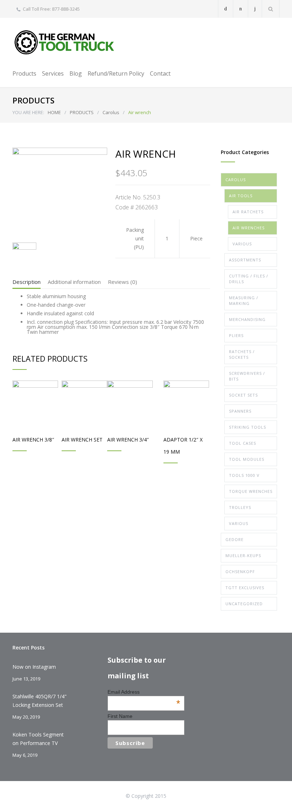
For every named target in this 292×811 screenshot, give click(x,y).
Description (26, 281)
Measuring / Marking (243, 300)
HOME (54, 112)
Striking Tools (247, 427)
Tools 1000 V (244, 475)
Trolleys (240, 507)
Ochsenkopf (240, 571)
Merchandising (247, 319)
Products (24, 73)
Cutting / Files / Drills (248, 278)
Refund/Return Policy (116, 73)
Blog (75, 73)
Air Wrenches (249, 227)
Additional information (74, 281)
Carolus (111, 112)
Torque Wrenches (250, 491)
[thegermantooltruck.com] (65, 42)
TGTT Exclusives (244, 587)
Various (242, 243)
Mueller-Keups (243, 555)
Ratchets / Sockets (242, 354)
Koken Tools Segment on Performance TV (38, 738)
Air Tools (240, 195)
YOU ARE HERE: (28, 112)
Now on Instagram (34, 666)
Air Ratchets (248, 211)
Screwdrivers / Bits (247, 376)
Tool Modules (246, 459)
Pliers (236, 335)
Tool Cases (242, 443)
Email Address (144, 692)
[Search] (271, 8)
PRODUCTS (82, 112)
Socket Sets (243, 395)
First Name (120, 716)
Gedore (234, 539)
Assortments (245, 259)
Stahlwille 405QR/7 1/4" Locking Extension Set (39, 700)
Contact (160, 73)
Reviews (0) (122, 281)
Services (53, 73)
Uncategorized (244, 603)
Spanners (240, 411)
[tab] (26, 283)
